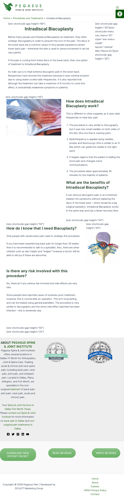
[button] (120, 14)
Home (95, 478)
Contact (95, 494)
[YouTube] (27, 434)
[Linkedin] (22, 434)
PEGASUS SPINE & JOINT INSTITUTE (19, 344)
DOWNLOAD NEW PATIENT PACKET (18, 454)
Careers (95, 486)
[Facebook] (8, 434)
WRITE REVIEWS (106, 453)
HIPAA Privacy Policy (95, 490)
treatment (15, 389)
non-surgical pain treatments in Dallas (20, 424)
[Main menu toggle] (117, 7)
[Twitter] (13, 434)
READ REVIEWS (62, 453)
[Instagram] (17, 434)
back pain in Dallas (14, 420)
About (95, 482)
